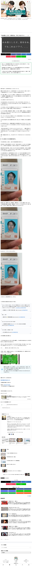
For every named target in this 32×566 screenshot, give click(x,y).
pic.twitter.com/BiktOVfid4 (21, 307)
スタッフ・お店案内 (5, 562)
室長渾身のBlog (16, 563)
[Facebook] (11, 434)
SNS (26, 562)
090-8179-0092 (7, 384)
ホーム (6, 559)
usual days (7, 441)
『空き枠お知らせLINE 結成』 (19, 443)
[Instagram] (13, 434)
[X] (9, 434)
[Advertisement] (16, 26)
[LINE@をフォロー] (23, 491)
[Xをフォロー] (8, 489)
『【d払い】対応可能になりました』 (12, 443)
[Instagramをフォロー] (8, 491)
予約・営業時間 (16, 559)
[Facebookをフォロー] (23, 489)
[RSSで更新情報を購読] (23, 493)
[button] (30, 547)
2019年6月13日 (24, 310)
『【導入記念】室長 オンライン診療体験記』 (27, 443)
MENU (26, 559)
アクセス (16, 562)
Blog (22, 441)
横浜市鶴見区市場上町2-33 (5, 380)
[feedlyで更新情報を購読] (8, 493)
